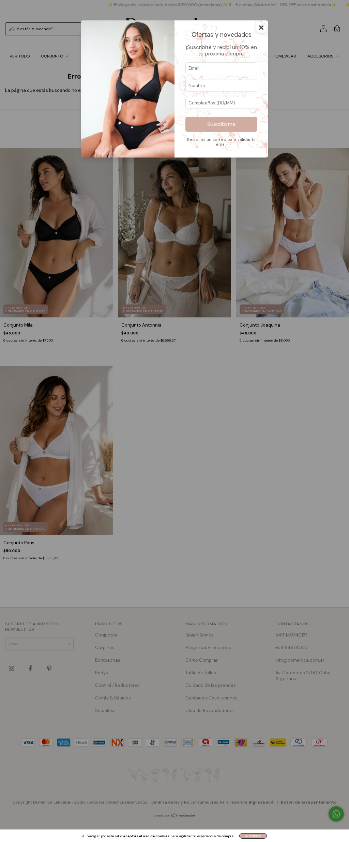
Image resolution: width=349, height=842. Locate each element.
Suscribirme (221, 124)
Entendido (253, 836)
